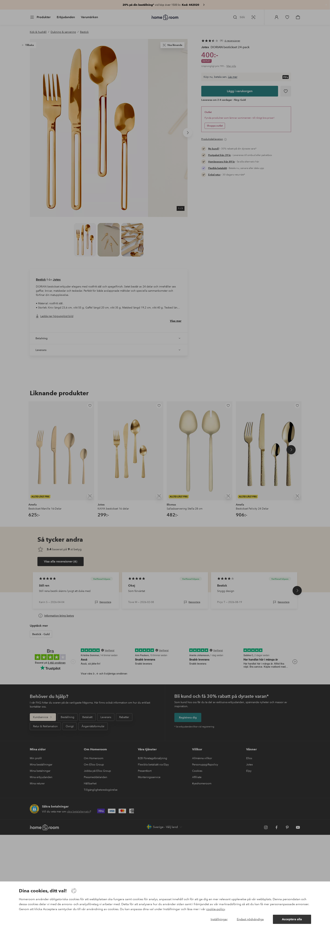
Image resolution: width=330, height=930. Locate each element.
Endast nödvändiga (250, 919)
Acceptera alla (292, 919)
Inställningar (219, 919)
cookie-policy (215, 909)
